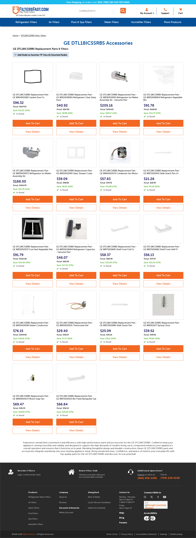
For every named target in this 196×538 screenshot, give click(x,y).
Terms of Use (112, 534)
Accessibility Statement (146, 534)
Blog (121, 517)
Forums (123, 522)
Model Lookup (176, 534)
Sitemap (163, 534)
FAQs (121, 512)
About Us (63, 497)
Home (15, 35)
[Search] (123, 10)
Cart (180, 13)
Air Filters (32, 502)
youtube (164, 497)
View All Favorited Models (55, 54)
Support (165, 13)
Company (63, 492)
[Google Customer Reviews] (156, 505)
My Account (146, 13)
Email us (141, 474)
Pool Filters (33, 513)
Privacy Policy (127, 534)
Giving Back (93, 492)
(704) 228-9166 (170, 477)
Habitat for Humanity (96, 508)
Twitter (151, 497)
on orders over (84, 2)
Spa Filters (33, 518)
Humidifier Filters (35, 524)
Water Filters (33, 508)
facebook (158, 497)
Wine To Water (94, 497)
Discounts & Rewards (69, 508)
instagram (145, 497)
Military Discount (66, 512)
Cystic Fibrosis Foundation (99, 502)
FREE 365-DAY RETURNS (117, 2)
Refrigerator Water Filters (39, 497)
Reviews (63, 502)
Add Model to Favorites (28, 54)
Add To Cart (33, 123)
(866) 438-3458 (147, 478)
